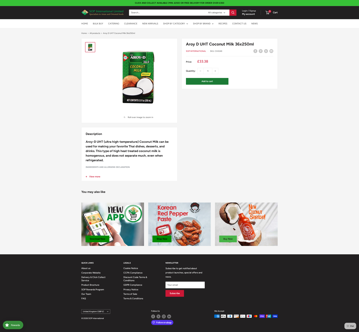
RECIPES (222, 23)
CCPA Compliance (132, 272)
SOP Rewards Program (92, 289)
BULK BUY (98, 23)
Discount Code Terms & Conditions (135, 279)
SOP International (196, 51)
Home (84, 33)
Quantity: (191, 71)
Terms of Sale (130, 294)
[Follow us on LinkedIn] (169, 316)
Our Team (86, 294)
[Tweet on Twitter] (266, 51)
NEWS (254, 23)
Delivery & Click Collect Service (93, 279)
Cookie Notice (130, 268)
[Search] (232, 13)
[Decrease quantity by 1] (200, 71)
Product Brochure (90, 285)
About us (85, 268)
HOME (84, 23)
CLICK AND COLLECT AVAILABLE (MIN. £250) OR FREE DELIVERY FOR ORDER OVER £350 (179, 3)
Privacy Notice (130, 289)
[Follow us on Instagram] (164, 316)
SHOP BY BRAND (201, 23)
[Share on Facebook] (255, 51)
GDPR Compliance (132, 285)
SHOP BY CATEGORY (174, 23)
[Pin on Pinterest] (261, 51)
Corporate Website (91, 272)
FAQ (83, 298)
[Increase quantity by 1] (215, 71)
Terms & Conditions (133, 298)
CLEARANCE (130, 23)
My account (248, 14)
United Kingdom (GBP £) (93, 311)
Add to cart (207, 81)
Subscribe (175, 293)
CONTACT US (239, 23)
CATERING (113, 23)
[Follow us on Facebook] (153, 316)
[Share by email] (271, 51)
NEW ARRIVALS (150, 23)
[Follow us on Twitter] (158, 316)
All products (95, 33)
